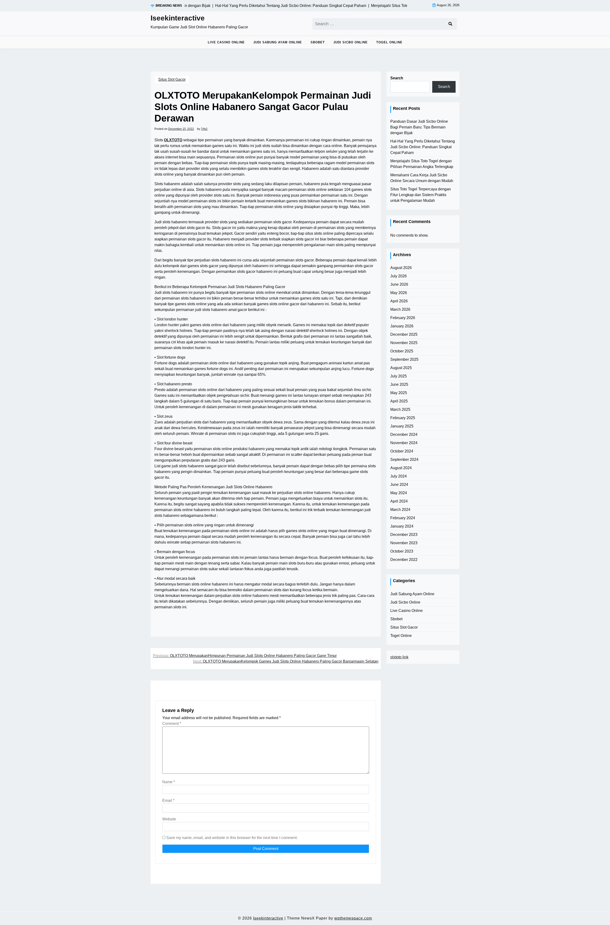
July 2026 (398, 276)
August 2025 (401, 368)
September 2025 (404, 359)
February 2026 (402, 318)
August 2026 (401, 268)
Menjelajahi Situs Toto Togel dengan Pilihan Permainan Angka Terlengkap (421, 164)
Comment (171, 724)
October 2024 (401, 451)
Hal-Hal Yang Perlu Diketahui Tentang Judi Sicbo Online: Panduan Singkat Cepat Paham (422, 147)
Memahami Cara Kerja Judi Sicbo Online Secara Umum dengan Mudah (421, 178)
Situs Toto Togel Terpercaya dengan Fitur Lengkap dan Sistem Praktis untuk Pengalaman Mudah (420, 195)
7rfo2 (204, 128)
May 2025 (398, 393)
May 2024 (398, 493)
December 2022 (403, 560)
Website (169, 819)
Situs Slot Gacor (172, 79)
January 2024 (401, 526)
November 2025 (403, 343)
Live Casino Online (226, 42)
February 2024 (402, 518)
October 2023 (401, 551)
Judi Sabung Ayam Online (277, 42)
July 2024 (398, 476)
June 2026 (399, 284)
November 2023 (403, 543)
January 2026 (401, 326)
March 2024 (400, 510)
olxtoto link (399, 657)
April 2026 (399, 301)
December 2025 (403, 334)
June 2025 (399, 384)
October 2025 (401, 351)
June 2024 (399, 485)
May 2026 (398, 293)
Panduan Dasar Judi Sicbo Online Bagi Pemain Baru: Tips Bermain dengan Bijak (419, 127)
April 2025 (399, 401)
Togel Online (389, 42)
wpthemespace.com (353, 918)
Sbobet (317, 42)
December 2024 (403, 434)
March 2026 (400, 309)
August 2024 (401, 468)
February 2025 (402, 418)
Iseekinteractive (178, 18)
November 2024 (403, 443)
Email (168, 800)
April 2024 (399, 501)
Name (168, 782)
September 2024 (404, 459)
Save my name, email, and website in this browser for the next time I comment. (232, 838)
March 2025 (400, 409)
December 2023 (403, 535)
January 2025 (401, 426)
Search (396, 78)
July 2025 (398, 376)
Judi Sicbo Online (350, 42)
